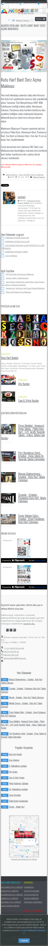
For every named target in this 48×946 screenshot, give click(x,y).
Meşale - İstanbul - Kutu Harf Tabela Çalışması (23, 697)
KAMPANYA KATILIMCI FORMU (16, 252)
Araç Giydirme (11, 760)
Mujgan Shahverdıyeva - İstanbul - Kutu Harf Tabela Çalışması (31, 476)
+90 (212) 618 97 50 (11, 651)
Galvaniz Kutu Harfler (11, 902)
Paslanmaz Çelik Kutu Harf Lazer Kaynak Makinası (25, 288)
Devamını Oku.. (29, 624)
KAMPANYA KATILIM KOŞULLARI (17, 241)
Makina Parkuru (23, 20)
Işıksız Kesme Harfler (10, 906)
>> (14, 648)
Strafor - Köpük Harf (14, 806)
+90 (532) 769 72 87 (11, 655)
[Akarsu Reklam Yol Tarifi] (42, 4)
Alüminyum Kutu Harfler (12, 894)
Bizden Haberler (31, 898)
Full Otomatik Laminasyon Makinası (20, 274)
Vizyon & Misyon (31, 894)
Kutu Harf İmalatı (9, 357)
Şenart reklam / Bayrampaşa (17, 278)
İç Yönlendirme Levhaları (15, 766)
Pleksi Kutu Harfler (9, 891)
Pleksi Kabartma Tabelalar (15, 783)
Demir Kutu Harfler (9, 898)
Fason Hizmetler (12, 795)
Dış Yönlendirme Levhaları (15, 789)
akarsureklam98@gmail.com (14, 658)
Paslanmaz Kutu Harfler (12, 887)
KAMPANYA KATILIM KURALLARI (17, 238)
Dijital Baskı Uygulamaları (15, 801)
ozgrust (21, 196)
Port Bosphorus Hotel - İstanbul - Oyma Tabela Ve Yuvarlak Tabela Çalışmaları (31, 455)
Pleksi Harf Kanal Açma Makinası (18, 292)
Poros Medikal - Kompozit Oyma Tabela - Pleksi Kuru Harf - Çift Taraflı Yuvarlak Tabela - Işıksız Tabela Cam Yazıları (23, 431)
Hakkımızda (29, 887)
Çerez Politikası (11, 255)
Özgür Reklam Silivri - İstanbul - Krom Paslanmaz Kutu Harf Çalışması (31, 518)
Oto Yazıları (24, 383)
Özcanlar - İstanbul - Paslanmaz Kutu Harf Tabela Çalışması (32, 497)
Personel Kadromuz (33, 902)
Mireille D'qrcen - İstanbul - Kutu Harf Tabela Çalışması (21, 705)
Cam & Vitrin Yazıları (28, 400)
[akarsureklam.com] (17, 11)
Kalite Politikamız (31, 891)
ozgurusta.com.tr (33, 200)
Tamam (24, 940)
